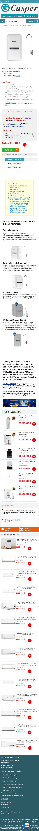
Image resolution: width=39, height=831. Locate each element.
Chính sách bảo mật (9, 790)
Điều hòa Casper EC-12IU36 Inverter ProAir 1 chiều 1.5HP (27, 664)
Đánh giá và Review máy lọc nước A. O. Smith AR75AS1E (20, 186)
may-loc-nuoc (14, 25)
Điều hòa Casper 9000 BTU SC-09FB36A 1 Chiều (27, 633)
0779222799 (16, 2)
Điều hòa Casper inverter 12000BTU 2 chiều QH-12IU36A (27, 726)
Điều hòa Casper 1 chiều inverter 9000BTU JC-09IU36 (27, 572)
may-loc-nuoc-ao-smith (26, 25)
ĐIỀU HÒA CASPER (9, 384)
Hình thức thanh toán (9, 781)
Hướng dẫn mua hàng (10, 778)
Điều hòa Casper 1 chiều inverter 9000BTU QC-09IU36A (26, 618)
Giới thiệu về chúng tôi (10, 775)
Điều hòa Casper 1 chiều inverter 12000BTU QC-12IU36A (27, 710)
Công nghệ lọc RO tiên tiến (17, 192)
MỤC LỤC (11, 183)
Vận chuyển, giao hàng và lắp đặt (13, 784)
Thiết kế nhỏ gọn (14, 189)
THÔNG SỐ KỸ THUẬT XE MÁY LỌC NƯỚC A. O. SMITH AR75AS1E (18, 211)
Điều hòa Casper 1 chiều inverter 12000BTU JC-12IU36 (27, 679)
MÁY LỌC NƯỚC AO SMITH (14, 126)
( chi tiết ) (18, 76)
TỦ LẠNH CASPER (7, 765)
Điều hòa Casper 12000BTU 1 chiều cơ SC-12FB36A (27, 649)
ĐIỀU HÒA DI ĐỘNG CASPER (10, 760)
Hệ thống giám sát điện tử (17, 196)
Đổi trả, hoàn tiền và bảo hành (12, 787)
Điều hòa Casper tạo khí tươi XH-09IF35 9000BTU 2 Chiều (27, 741)
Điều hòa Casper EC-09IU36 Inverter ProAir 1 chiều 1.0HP (27, 557)
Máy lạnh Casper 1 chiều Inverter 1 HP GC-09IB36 (26, 603)
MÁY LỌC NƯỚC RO (14, 124)
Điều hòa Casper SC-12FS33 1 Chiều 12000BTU (26, 587)
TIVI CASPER (5, 763)
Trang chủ (5, 25)
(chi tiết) (30, 134)
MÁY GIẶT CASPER (7, 768)
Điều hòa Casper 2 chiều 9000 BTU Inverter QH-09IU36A (27, 695)
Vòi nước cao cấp (14, 194)
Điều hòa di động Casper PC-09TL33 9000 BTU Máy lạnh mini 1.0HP (27, 541)
